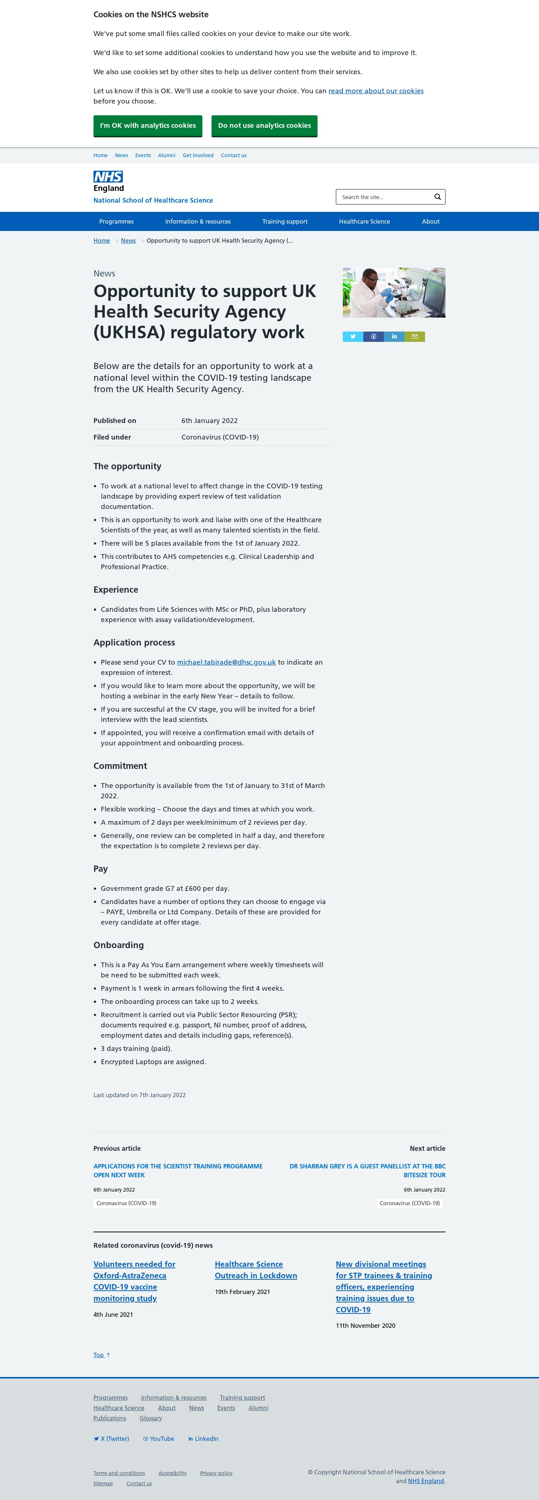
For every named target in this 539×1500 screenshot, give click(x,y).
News (121, 155)
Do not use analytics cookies (264, 125)
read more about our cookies (376, 91)
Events (143, 155)
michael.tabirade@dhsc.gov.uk (226, 662)
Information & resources (198, 221)
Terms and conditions (119, 1473)
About (431, 221)
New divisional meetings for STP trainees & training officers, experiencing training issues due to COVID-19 (384, 1286)
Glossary (151, 1418)
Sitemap (103, 1483)
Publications (110, 1418)
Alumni (167, 155)
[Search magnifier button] (438, 197)
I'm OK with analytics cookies (148, 125)
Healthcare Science (364, 221)
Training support (285, 221)
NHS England (426, 1481)
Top (99, 1355)
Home (101, 155)
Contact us (233, 155)
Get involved (198, 155)
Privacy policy (216, 1473)
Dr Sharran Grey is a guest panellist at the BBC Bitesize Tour (367, 1170)
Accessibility (172, 1473)
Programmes (116, 221)
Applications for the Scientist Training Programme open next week (178, 1170)
